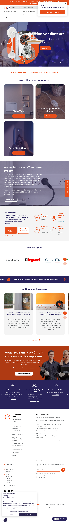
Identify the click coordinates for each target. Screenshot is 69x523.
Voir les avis (55, 395)
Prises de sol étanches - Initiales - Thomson (48, 431)
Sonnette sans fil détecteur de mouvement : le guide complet (18, 313)
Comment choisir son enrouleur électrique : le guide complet (50, 313)
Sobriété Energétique (42, 433)
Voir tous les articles (34, 340)
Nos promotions (29, 19)
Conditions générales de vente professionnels (54, 507)
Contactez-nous (17, 450)
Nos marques (39, 19)
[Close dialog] (65, 3)
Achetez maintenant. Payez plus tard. (18, 438)
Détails (13, 399)
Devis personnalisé (17, 443)
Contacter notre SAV (24, 373)
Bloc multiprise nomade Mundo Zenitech (48, 417)
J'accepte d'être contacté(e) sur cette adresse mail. (49, 476)
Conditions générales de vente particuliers (55, 504)
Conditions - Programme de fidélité (17, 453)
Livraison (15, 424)
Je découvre (19, 116)
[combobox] (27, 7)
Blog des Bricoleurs (8, 19)
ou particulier (9, 235)
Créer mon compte (52, 12)
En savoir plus (45, 53)
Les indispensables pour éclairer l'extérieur (48, 428)
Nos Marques (16, 430)
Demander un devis (23, 229)
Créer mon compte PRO (10, 230)
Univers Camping (19, 19)
